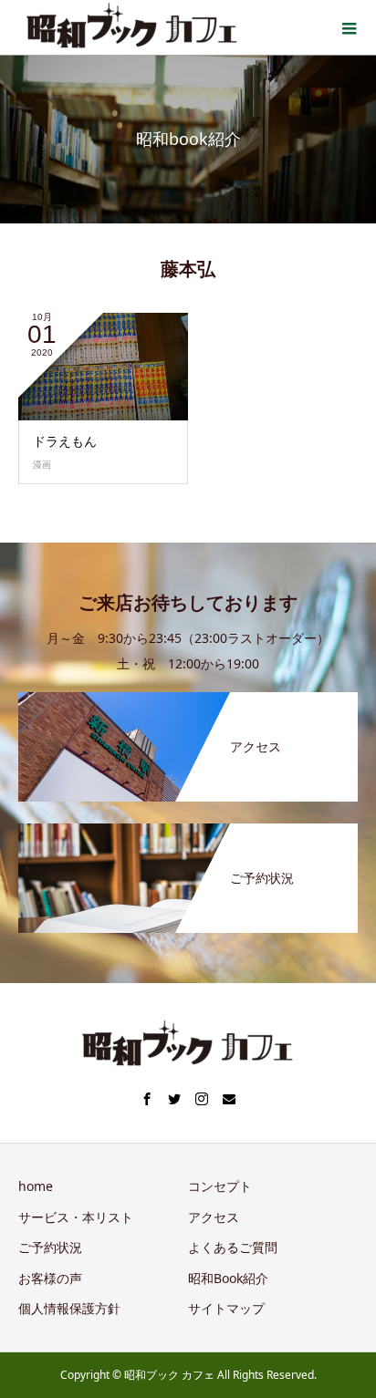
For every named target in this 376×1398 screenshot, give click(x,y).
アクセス (213, 1217)
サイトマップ (226, 1308)
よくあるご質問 (232, 1247)
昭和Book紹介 (228, 1278)
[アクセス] (188, 695)
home (35, 1186)
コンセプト (220, 1186)
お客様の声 (50, 1278)
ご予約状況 (50, 1247)
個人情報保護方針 (69, 1308)
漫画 (42, 464)
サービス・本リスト (75, 1217)
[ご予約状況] (188, 827)
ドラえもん (65, 441)
